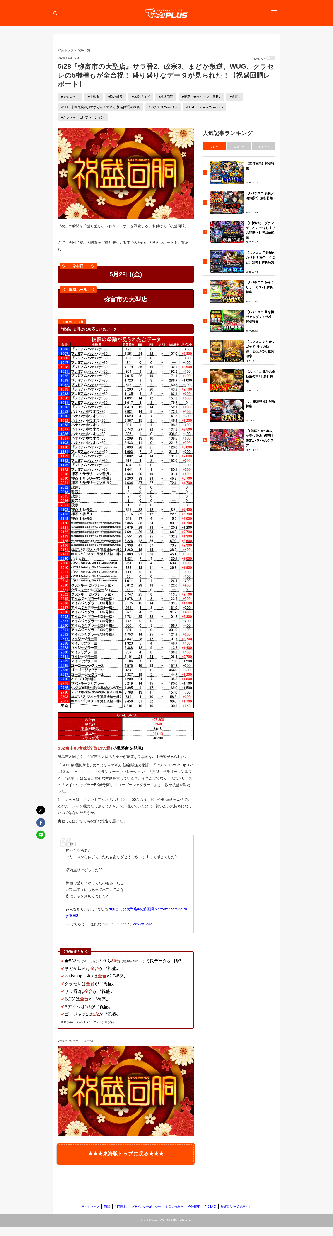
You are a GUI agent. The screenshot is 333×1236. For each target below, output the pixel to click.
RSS (107, 1206)
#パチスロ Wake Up (163, 107)
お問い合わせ (174, 1206)
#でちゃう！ (70, 97)
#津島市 (93, 97)
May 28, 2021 (143, 924)
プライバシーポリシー (146, 1206)
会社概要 (194, 1206)
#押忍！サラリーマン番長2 (201, 97)
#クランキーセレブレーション (82, 117)
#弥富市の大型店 (123, 909)
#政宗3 (235, 97)
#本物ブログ (141, 97)
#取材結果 (115, 97)
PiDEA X (210, 1206)
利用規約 (121, 1206)
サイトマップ (90, 1206)
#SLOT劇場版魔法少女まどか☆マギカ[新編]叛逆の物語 (100, 107)
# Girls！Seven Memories (204, 107)
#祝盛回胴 (166, 97)
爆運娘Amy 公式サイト (236, 1206)
